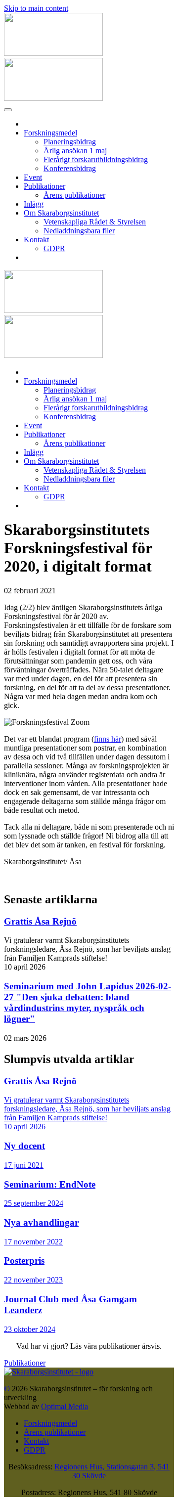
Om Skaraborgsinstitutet (61, 213)
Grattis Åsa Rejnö (40, 921)
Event (33, 177)
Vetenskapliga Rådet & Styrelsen (95, 222)
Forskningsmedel (50, 133)
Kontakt (36, 239)
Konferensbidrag (70, 168)
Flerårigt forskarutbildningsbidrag (96, 159)
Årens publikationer (74, 195)
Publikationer (44, 186)
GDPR (54, 248)
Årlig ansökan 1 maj (75, 150)
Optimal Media (64, 1406)
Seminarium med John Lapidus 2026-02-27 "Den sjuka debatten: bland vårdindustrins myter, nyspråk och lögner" (87, 1002)
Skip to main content (36, 8)
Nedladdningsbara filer (79, 230)
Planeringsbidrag (70, 141)
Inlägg (34, 204)
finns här (107, 739)
